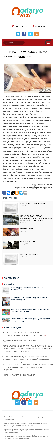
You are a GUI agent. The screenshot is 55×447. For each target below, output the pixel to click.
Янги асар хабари (27, 241)
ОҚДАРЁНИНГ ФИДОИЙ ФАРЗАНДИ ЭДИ (19, 341)
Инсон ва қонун (26, 229)
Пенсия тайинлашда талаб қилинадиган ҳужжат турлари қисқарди (30, 320)
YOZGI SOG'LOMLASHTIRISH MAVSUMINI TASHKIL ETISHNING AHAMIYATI (30, 311)
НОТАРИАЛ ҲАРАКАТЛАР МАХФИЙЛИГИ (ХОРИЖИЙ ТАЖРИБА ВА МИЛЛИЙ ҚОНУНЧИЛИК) (36, 218)
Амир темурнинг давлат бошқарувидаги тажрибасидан (27, 289)
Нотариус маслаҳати (29, 254)
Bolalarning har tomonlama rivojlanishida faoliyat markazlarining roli (30, 298)
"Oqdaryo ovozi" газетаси (20, 417)
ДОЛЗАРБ (21, 57)
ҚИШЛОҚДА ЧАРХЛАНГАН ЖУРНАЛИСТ (18, 375)
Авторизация (40, 26)
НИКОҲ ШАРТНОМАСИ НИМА (32, 203)
